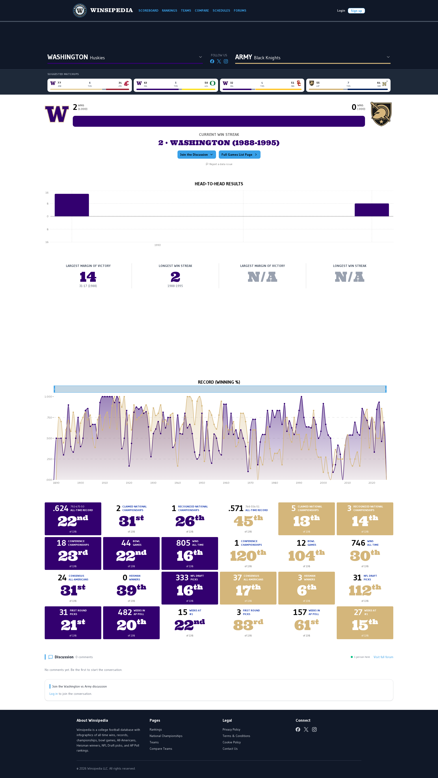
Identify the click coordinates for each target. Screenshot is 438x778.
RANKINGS (169, 10)
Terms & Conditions (236, 736)
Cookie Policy (232, 742)
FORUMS (240, 10)
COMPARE (202, 10)
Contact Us (230, 749)
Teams (154, 742)
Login (341, 10)
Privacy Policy (231, 729)
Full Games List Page (237, 154)
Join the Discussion (194, 154)
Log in (54, 694)
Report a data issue (220, 164)
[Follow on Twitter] (219, 61)
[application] (219, 220)
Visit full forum (383, 657)
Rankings (156, 729)
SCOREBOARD (148, 10)
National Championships (166, 736)
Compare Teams (161, 749)
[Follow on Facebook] (212, 61)
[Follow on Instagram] (226, 61)
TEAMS (186, 10)
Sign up (356, 11)
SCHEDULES (221, 10)
